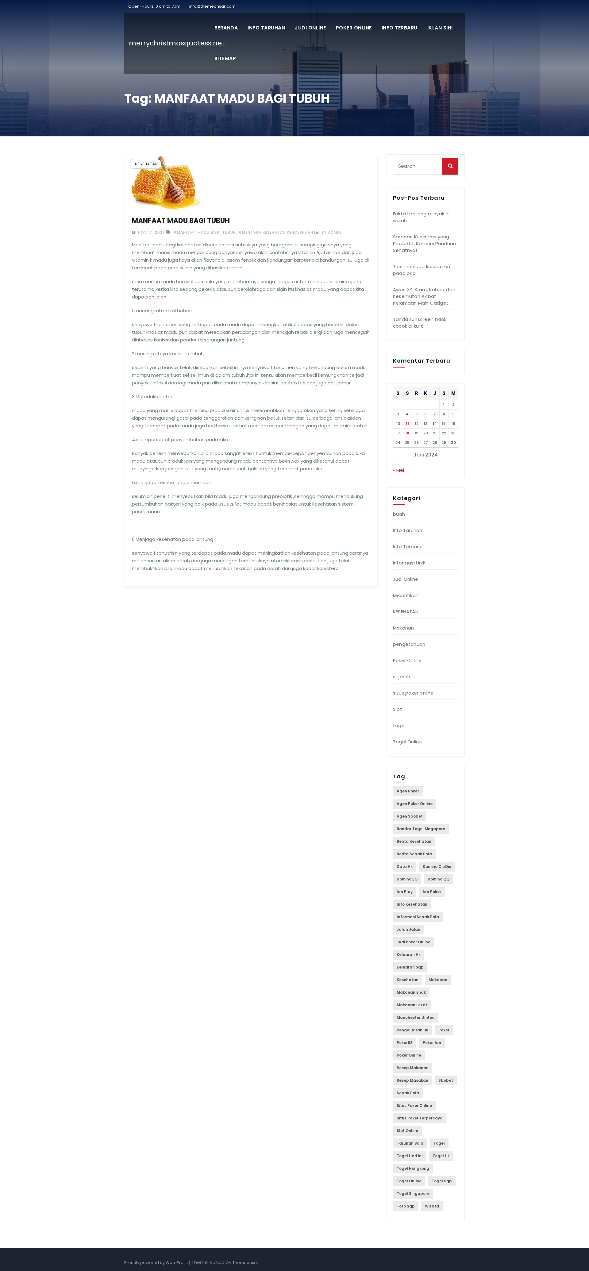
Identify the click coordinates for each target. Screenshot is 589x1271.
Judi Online (310, 27)
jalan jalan (408, 929)
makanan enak (411, 992)
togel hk (441, 1155)
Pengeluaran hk (412, 1030)
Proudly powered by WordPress (156, 1262)
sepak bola (408, 1093)
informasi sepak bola (418, 916)
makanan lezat (412, 1004)
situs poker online (413, 693)
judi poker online (413, 942)
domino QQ (438, 879)
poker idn (432, 1042)
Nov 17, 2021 (150, 232)
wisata (432, 1206)
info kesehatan (412, 904)
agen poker (408, 791)
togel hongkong (413, 1168)
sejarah (401, 676)
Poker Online (354, 27)
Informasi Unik (409, 563)
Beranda (226, 27)
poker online (409, 1055)
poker (443, 1030)
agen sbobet (410, 816)
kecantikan (405, 595)
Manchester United (416, 1017)
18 (407, 433)
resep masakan (412, 1080)
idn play (405, 891)
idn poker (432, 891)
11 (407, 423)
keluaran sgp (410, 967)
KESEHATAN (146, 164)
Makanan (403, 628)
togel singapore (413, 1193)
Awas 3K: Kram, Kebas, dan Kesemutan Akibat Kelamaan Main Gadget (424, 296)
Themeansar (245, 1262)
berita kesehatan (414, 841)
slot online (407, 1130)
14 (435, 423)
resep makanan (413, 1067)
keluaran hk (409, 954)
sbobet (445, 1080)
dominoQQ (407, 879)
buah (399, 514)
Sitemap (225, 58)
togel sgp (442, 1181)
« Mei (398, 470)
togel (399, 725)
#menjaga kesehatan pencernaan (275, 232)
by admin (330, 232)
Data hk (405, 866)
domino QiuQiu (437, 866)
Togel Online (407, 741)
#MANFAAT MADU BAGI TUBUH (204, 232)
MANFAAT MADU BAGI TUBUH (181, 220)
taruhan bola (410, 1143)
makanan (438, 979)
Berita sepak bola (414, 854)
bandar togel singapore (421, 828)
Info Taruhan (266, 27)
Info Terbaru (400, 27)
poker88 (405, 1042)
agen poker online (415, 803)
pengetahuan (409, 644)
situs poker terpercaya (420, 1118)
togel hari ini (409, 1155)
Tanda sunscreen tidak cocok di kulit (419, 322)
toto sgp (406, 1206)
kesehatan (407, 979)
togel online (409, 1181)
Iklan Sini (440, 27)
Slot (397, 709)
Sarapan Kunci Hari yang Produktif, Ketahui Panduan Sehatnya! (424, 243)
